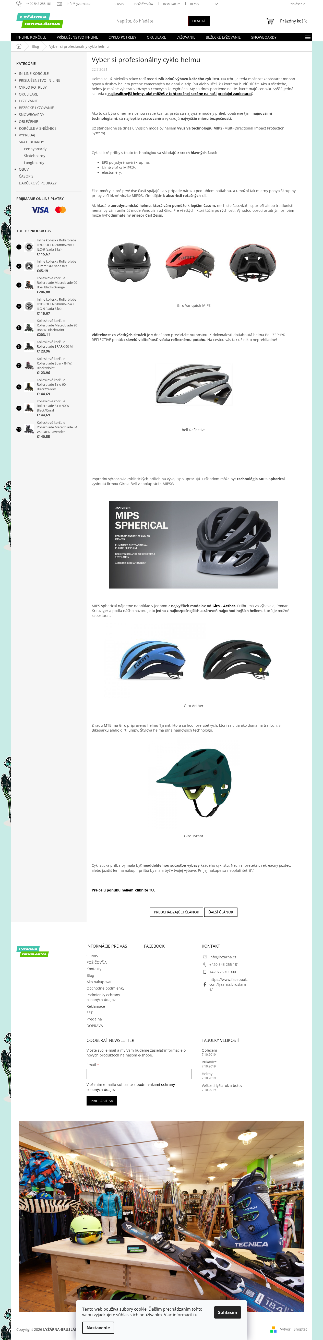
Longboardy (34, 162)
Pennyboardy (35, 148)
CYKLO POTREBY (33, 87)
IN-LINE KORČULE (34, 73)
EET (90, 1012)
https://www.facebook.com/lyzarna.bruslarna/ (228, 984)
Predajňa (94, 1019)
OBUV (24, 169)
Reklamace (96, 1006)
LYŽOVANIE (28, 100)
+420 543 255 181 (224, 964)
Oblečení (209, 1050)
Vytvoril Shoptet (293, 1329)
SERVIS (119, 4)
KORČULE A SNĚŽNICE (37, 128)
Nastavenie (98, 1328)
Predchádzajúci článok (176, 912)
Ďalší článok (220, 912)
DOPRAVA (95, 1025)
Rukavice (209, 1062)
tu (195, 1315)
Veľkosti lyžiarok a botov (222, 1085)
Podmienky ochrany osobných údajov (103, 997)
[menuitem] (31, 37)
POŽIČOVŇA (143, 4)
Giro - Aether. (224, 605)
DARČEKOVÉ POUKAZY (38, 183)
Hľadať (199, 20)
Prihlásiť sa (102, 1100)
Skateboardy (34, 155)
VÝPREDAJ (27, 135)
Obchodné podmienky (105, 988)
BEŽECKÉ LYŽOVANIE (36, 107)
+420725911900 (222, 971)
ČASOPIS (26, 176)
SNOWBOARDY (31, 114)
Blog (194, 4)
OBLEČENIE (28, 121)
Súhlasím (227, 1312)
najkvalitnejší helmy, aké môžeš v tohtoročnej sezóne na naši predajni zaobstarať (179, 93)
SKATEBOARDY (31, 141)
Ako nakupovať (99, 981)
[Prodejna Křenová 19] (161, 1216)
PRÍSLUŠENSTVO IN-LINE (39, 80)
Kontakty (171, 4)
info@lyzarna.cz (222, 957)
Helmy (207, 1073)
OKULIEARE (28, 94)
